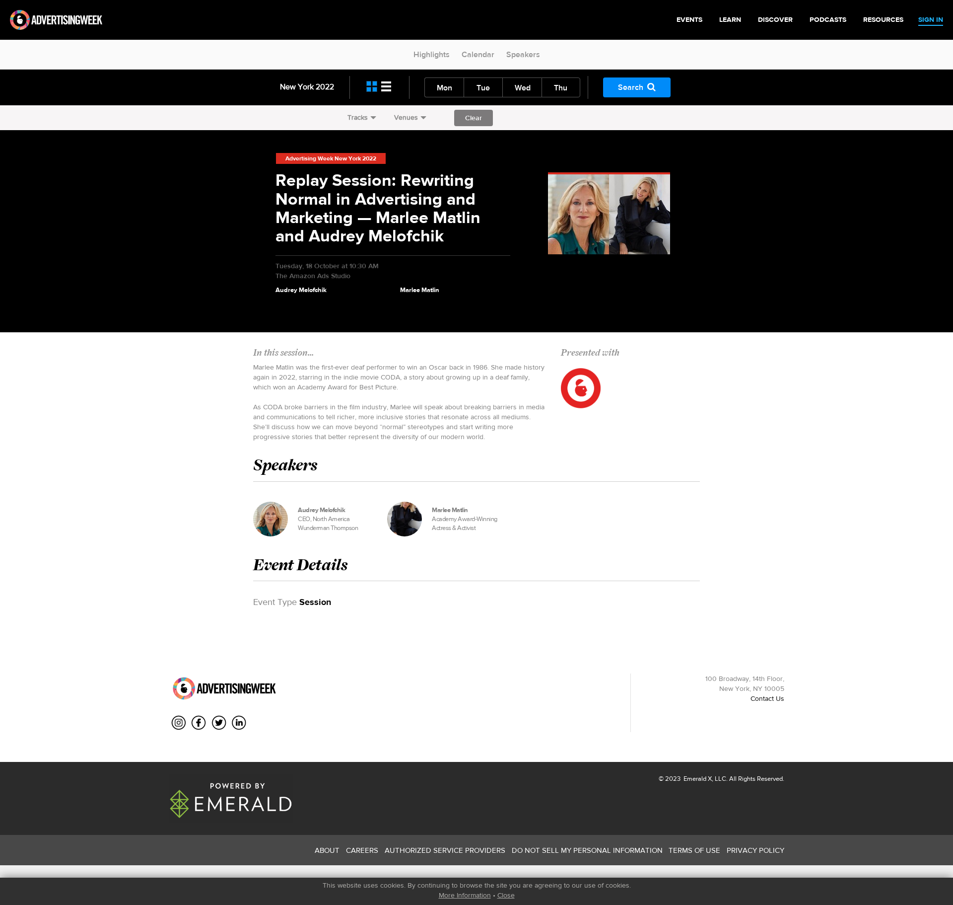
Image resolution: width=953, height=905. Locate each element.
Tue (483, 87)
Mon (444, 87)
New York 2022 (307, 86)
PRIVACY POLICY (755, 850)
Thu (560, 87)
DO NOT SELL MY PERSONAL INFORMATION (587, 850)
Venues (406, 117)
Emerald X (697, 778)
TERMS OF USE (694, 850)
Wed (523, 87)
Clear (473, 118)
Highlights (431, 54)
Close (506, 895)
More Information (465, 895)
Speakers (523, 54)
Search (630, 87)
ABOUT (327, 850)
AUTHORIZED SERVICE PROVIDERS (445, 850)
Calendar (478, 54)
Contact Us (767, 698)
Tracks (357, 117)
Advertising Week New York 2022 (330, 158)
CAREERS (362, 850)
